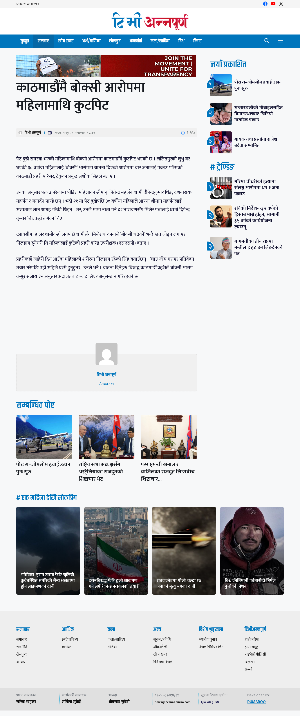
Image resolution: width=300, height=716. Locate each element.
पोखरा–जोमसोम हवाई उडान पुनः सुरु (43, 468)
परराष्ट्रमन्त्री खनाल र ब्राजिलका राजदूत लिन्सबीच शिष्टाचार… (168, 471)
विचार (197, 41)
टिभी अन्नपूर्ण (33, 133)
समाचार (43, 41)
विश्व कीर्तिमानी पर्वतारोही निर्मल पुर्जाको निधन (250, 583)
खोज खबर (65, 41)
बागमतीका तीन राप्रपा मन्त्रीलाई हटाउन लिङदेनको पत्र (258, 247)
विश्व (181, 41)
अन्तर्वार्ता (135, 41)
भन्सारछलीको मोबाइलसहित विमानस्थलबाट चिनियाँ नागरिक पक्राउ (258, 114)
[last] (106, 67)
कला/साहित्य (160, 41)
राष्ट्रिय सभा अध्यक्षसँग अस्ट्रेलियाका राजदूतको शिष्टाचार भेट (101, 471)
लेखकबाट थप (106, 384)
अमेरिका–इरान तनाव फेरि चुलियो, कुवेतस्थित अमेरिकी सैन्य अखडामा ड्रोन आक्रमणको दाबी (48, 580)
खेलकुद (115, 41)
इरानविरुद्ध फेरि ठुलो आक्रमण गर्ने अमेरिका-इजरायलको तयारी (114, 583)
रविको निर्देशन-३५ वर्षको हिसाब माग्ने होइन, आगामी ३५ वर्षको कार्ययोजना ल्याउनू (257, 217)
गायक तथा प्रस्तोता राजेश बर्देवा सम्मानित (255, 142)
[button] (267, 41)
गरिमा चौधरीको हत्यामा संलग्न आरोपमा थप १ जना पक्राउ (256, 188)
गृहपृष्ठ (25, 41)
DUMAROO (256, 702)
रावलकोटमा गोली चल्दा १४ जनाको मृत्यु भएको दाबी (179, 583)
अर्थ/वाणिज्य (91, 41)
